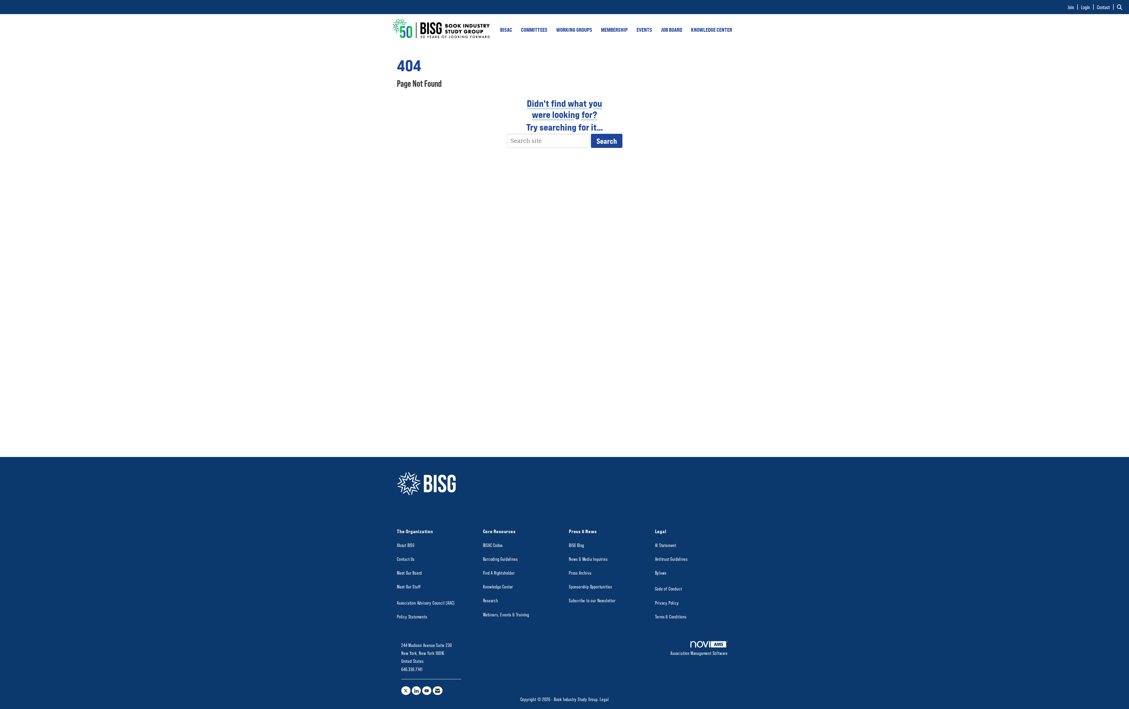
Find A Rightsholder (499, 572)
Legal (604, 699)
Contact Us (406, 559)
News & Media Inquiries (588, 559)
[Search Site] (1121, 7)
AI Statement (666, 545)
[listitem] (1074, 7)
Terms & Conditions (671, 616)
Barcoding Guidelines (500, 559)
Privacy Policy (667, 602)
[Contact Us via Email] (437, 690)
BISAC (506, 29)
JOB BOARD (671, 29)
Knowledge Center (498, 586)
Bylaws (661, 572)
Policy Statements (412, 616)
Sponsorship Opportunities (590, 586)
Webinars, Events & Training (506, 614)
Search (607, 140)
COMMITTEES (534, 29)
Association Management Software (699, 653)
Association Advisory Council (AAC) (426, 602)
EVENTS (644, 29)
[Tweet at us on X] (405, 690)
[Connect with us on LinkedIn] (416, 690)
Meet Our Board (409, 572)
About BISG (406, 545)
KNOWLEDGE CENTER (711, 29)
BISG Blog (576, 545)
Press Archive (580, 572)
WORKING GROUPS (574, 29)
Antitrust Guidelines (671, 559)
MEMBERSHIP (614, 29)
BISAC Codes (493, 545)
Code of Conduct (668, 588)
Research (490, 600)
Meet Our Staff (409, 586)
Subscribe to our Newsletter (592, 600)
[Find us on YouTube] (426, 690)
